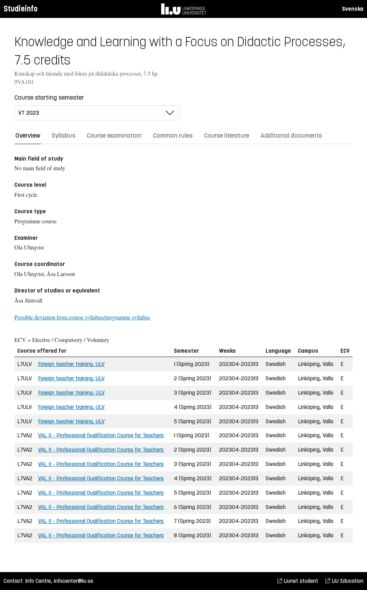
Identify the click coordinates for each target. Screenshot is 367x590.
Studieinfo (21, 9)
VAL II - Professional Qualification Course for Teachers (101, 435)
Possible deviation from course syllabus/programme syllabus (82, 317)
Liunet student (300, 580)
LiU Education (346, 580)
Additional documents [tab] (291, 135)
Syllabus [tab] (63, 135)
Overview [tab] (27, 135)
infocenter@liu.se (73, 580)
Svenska (352, 8)
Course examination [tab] (114, 135)
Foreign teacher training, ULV (71, 364)
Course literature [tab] (226, 135)
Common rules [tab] (172, 135)
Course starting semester (49, 97)
